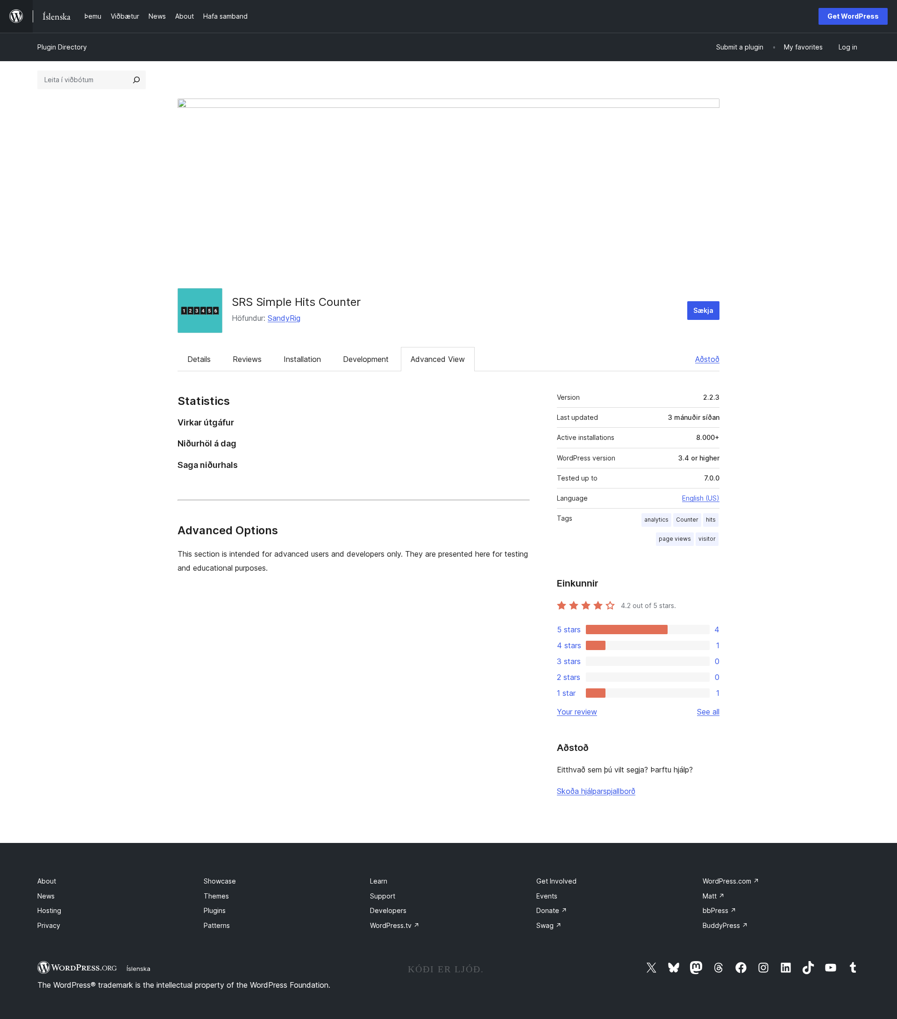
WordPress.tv (395, 925)
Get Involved (556, 881)
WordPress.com (731, 881)
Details (199, 359)
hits (711, 519)
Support (382, 896)
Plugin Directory (62, 47)
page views (675, 538)
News (46, 896)
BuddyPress (725, 925)
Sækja (703, 310)
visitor (707, 538)
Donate (551, 910)
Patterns (217, 925)
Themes (216, 896)
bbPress (719, 910)
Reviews (247, 359)
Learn (378, 881)
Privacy (48, 925)
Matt (714, 896)
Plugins (215, 910)
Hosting (49, 910)
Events (546, 896)
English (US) (700, 498)
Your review (577, 711)
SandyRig (284, 318)
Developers (388, 910)
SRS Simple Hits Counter (296, 302)
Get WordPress (853, 16)
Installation (302, 359)
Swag (549, 925)
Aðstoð (707, 359)
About (46, 881)
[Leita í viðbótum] (136, 80)
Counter (687, 519)
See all (708, 711)
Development (366, 359)
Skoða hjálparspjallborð (596, 791)
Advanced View (438, 359)
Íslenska (138, 968)
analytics (656, 519)
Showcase (220, 881)
